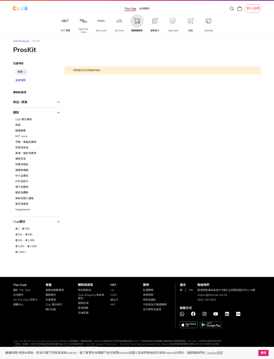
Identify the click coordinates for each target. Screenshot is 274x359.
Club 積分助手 (53, 304)
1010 (113, 295)
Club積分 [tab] (19, 222)
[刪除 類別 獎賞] (24, 72)
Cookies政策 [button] (215, 353)
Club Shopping (21, 41)
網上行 (114, 300)
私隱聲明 (148, 290)
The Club (130, 8)
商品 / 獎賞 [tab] (20, 102)
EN (191, 290)
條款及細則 (149, 300)
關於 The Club (21, 290)
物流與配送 (84, 290)
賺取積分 (50, 295)
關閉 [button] (263, 353)
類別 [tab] (16, 113)
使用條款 (148, 295)
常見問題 (83, 308)
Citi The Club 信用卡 (25, 300)
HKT (113, 304)
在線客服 (83, 313)
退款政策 (83, 303)
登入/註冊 (252, 8)
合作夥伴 (144, 8)
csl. (112, 290)
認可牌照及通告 (152, 309)
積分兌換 (50, 309)
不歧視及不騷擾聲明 (155, 304)
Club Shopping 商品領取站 (91, 296)
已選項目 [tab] (18, 63)
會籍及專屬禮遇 (54, 290)
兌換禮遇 (50, 300)
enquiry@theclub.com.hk (212, 295)
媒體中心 (18, 304)
